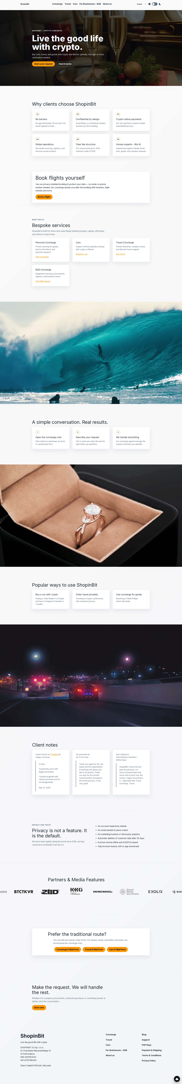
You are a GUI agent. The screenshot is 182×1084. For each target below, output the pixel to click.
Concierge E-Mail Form (68, 949)
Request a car (82, 254)
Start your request (43, 64)
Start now (39, 1007)
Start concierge (42, 257)
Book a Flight (44, 197)
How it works (65, 64)
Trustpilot (54, 754)
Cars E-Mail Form (117, 949)
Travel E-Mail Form (94, 949)
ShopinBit (24, 4)
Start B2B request (42, 281)
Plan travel (120, 254)
